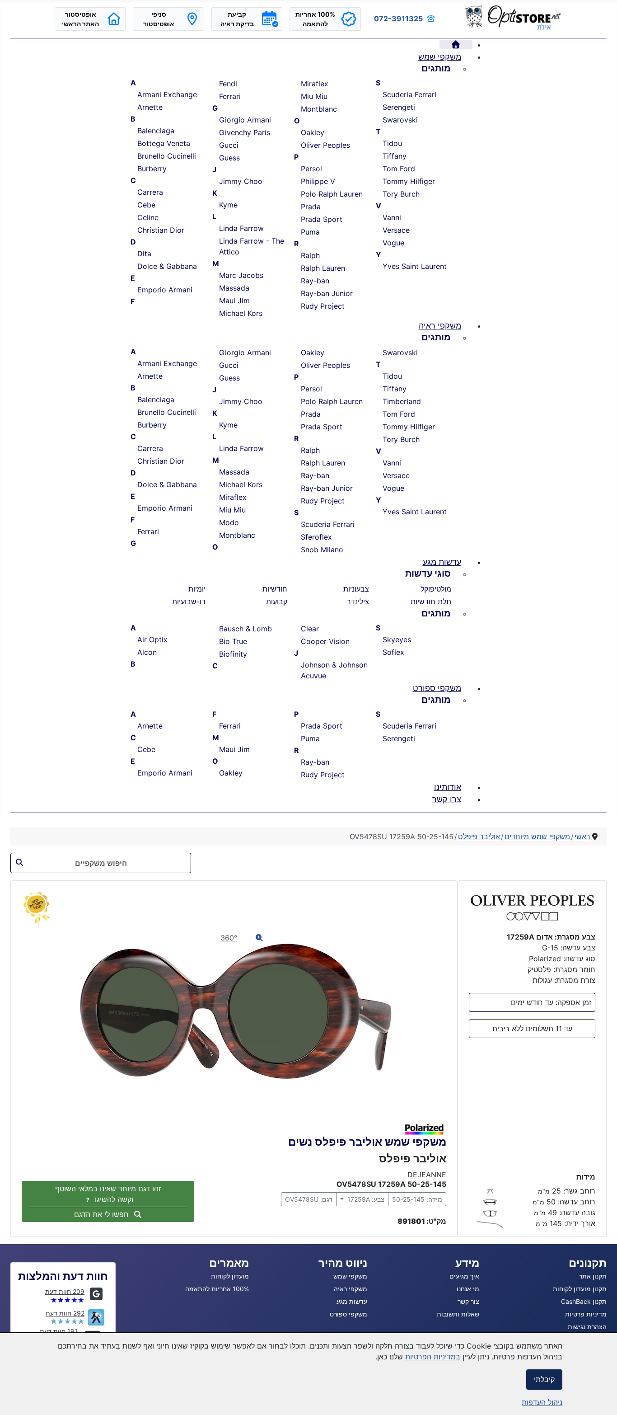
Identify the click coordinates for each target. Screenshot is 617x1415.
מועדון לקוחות (230, 1276)
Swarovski (400, 119)
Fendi (228, 83)
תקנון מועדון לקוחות (580, 1289)
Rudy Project (323, 305)
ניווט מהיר (342, 1262)
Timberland (402, 401)
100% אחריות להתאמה (217, 1289)
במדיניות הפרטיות (432, 1356)
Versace (396, 230)
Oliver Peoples (325, 145)
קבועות (276, 601)
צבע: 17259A (365, 1199)
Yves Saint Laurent (415, 266)
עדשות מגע (352, 1301)
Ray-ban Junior (327, 293)
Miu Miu (314, 96)
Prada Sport (321, 219)
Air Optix (152, 639)
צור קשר (468, 1301)
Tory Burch (401, 193)
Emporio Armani (164, 289)
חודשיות (274, 588)
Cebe (146, 204)
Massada (234, 287)
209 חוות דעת (64, 1291)
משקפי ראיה (350, 1289)
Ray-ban (315, 280)
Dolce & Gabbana (167, 266)
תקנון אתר (593, 1276)
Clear (310, 628)
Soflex (393, 652)
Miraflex (314, 83)
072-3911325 (398, 18)
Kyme (228, 204)
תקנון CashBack (584, 1301)
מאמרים (229, 1262)
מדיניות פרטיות (586, 1314)
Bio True (233, 641)
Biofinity (233, 653)
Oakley (312, 132)
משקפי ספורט (348, 1314)
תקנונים (588, 1262)
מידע (467, 1262)
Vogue (393, 242)
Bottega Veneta (163, 143)
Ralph (310, 255)
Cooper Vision (325, 641)
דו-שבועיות (189, 601)
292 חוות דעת (65, 1313)
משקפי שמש (350, 1276)
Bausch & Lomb (245, 628)
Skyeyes (397, 639)
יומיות (197, 588)
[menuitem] (455, 44)
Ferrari (230, 96)
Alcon (147, 652)
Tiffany (395, 155)
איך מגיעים (464, 1276)
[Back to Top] (15, 1398)
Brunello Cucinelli (166, 155)
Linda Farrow (241, 228)
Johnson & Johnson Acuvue (334, 670)
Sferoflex (316, 536)
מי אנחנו (468, 1289)
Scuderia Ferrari (409, 94)
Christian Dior (160, 230)
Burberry (152, 168)
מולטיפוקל (436, 588)
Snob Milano (322, 549)
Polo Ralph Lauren (332, 193)
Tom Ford (399, 168)
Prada (311, 206)
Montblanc (319, 108)
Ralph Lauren (323, 268)
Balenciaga (155, 130)
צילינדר (358, 601)
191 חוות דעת (59, 1331)
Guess (229, 157)
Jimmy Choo (240, 181)
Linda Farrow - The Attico (251, 246)
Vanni (392, 217)
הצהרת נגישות (587, 1326)
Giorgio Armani (245, 119)
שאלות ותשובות (458, 1314)
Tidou (392, 143)
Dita (144, 253)
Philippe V (318, 181)
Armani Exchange (167, 94)
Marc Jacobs (241, 275)
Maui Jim (234, 300)
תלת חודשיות (431, 601)
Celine (148, 217)
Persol (311, 168)
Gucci (228, 145)
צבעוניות (356, 588)
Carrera (150, 192)
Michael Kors (240, 313)
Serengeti (399, 107)
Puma (310, 231)
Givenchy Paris (244, 132)
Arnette (150, 107)
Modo (229, 522)
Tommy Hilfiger (409, 181)
